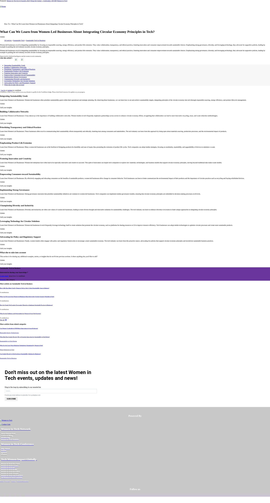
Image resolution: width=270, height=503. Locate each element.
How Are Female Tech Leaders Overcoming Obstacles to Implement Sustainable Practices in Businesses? (26, 305)
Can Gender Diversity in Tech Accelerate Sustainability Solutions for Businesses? (20, 354)
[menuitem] (8, 434)
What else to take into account (14, 85)
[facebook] (2, 495)
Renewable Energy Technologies (9, 333)
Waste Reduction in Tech (7, 350)
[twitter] (18, 495)
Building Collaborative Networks (15, 67)
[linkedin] (7, 495)
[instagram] (12, 495)
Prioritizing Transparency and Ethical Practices (19, 69)
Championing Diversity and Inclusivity (17, 79)
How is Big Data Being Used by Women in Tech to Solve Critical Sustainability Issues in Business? (24, 288)
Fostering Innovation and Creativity (16, 73)
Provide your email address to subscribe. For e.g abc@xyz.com (22, 395)
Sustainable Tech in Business (8, 358)
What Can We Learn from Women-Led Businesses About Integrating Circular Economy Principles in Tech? (27, 296)
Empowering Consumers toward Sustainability (19, 75)
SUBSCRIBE (11, 399)
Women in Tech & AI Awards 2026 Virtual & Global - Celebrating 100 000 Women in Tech (37, 1)
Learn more (4, 276)
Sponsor (3, 280)
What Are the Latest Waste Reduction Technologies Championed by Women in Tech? (21, 345)
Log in (3, 90)
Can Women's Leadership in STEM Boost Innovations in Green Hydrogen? (19, 328)
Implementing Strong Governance (15, 77)
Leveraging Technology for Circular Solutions (19, 81)
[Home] (3, 6)
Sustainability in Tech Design (8, 341)
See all (2, 320)
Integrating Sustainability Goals (14, 65)
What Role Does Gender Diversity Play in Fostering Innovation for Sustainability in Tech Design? (25, 337)
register (10, 90)
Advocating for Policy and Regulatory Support (19, 83)
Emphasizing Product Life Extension (16, 71)
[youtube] (23, 495)
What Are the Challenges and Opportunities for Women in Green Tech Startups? (20, 313)
